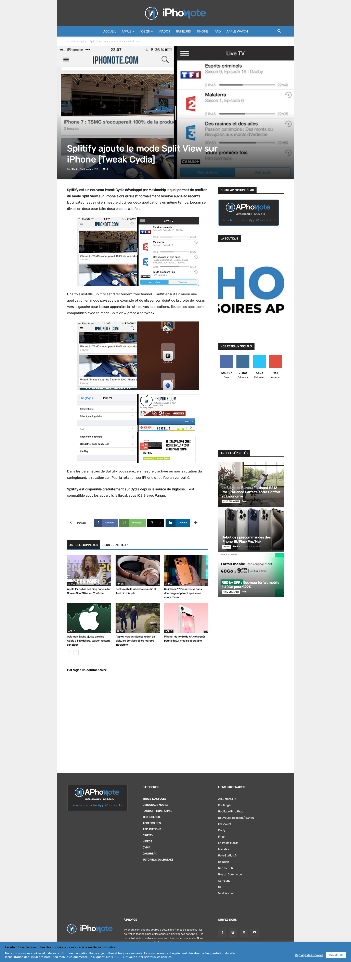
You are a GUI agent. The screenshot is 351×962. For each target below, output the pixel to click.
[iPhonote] (175, 13)
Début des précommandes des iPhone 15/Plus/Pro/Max (246, 539)
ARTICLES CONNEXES (83, 545)
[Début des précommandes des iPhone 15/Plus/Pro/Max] (251, 529)
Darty (221, 830)
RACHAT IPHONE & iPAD (157, 810)
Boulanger (224, 805)
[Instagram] (233, 933)
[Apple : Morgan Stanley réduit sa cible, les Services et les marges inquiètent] (138, 618)
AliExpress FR (227, 799)
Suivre (243, 357)
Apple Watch (237, 31)
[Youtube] (254, 933)
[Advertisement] (251, 416)
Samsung (224, 880)
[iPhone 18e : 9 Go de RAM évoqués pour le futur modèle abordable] (186, 618)
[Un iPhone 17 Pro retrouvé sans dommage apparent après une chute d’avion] (186, 570)
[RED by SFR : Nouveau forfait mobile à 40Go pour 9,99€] (251, 575)
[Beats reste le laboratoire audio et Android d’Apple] (138, 570)
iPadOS (164, 31)
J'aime (226, 357)
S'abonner (276, 357)
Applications (152, 829)
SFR (220, 887)
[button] (279, 31)
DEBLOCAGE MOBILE (155, 804)
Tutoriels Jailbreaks (158, 859)
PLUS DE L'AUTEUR (115, 545)
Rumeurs (183, 31)
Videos (147, 841)
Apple (126, 31)
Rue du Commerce (230, 874)
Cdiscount (224, 824)
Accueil (109, 31)
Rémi (74, 169)
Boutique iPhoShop (230, 811)
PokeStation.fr (227, 855)
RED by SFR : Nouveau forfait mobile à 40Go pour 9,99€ (251, 584)
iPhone (202, 31)
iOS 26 (145, 31)
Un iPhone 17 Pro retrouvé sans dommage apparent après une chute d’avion (183, 593)
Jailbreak (150, 853)
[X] (244, 933)
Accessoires (152, 823)
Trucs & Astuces (154, 798)
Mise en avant (231, 501)
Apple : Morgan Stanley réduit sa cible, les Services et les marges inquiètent (135, 640)
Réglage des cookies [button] (309, 955)
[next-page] (76, 652)
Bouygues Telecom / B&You (236, 818)
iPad (217, 31)
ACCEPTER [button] (336, 955)
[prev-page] (69, 652)
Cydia (82, 41)
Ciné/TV (148, 835)
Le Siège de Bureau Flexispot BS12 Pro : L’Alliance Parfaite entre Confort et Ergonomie (251, 492)
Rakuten (223, 862)
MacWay (223, 849)
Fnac (221, 836)
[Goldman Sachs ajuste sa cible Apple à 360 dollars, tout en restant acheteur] (89, 618)
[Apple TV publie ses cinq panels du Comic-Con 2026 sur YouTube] (89, 570)
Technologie (152, 817)
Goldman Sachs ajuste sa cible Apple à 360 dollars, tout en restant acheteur (88, 640)
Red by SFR (225, 868)
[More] (196, 523)
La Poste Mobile (228, 843)
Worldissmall (226, 893)
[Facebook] (222, 933)
